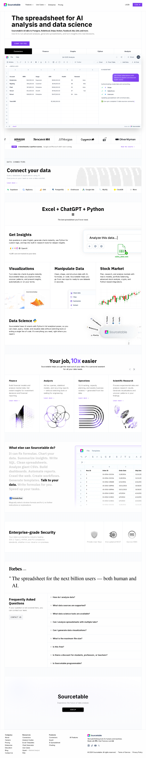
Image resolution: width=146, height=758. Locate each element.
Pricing (60, 5)
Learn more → (12, 183)
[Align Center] (67, 62)
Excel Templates (28, 743)
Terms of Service (124, 752)
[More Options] (70, 62)
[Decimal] (31, 62)
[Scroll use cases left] (130, 369)
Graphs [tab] (73, 51)
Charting (52, 745)
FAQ (23, 753)
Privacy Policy (137, 752)
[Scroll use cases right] (134, 369)
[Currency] (25, 62)
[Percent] (28, 62)
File (12, 57)
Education (8, 748)
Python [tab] (100, 51)
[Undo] (17, 62)
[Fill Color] (48, 62)
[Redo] (20, 62)
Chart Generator (28, 745)
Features (29, 5)
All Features (74, 737)
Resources (26, 735)
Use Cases (40, 5)
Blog (6, 750)
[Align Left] (64, 62)
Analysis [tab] (128, 51)
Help (17, 57)
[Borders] (53, 62)
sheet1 (15, 126)
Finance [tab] (46, 51)
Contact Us (16, 617)
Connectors (26, 737)
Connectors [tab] (18, 51)
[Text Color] (45, 62)
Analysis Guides (28, 740)
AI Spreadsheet (54, 743)
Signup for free (20, 44)
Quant (31, 750)
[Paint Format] (56, 62)
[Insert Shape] (59, 62)
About (7, 737)
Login (127, 5)
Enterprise (52, 5)
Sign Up (137, 5)
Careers (8, 740)
